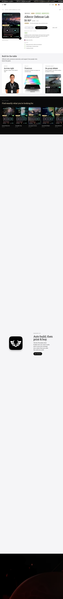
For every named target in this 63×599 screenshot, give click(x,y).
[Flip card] (20, 38)
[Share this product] (60, 10)
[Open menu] (2, 4)
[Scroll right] (60, 79)
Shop (3, 9)
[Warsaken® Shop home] (5, 5)
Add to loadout (41, 27)
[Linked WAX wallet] (56, 4)
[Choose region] (59, 5)
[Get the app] (16, 344)
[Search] (50, 4)
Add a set (54, 27)
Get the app (38, 353)
